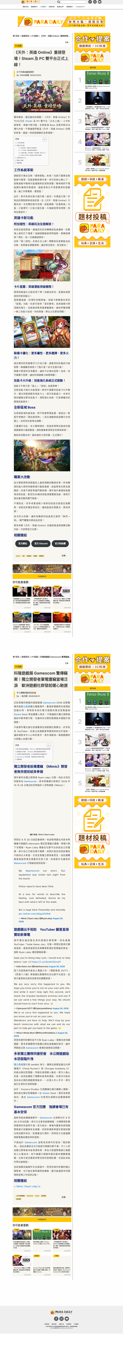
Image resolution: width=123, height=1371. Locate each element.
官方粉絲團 (60, 543)
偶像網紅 (69, 7)
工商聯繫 (76, 1324)
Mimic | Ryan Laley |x (28, 1186)
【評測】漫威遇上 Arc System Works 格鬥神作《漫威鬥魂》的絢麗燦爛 (97, 169)
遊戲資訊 (34, 7)
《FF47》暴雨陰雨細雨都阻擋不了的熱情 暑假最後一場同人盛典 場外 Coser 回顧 (97, 128)
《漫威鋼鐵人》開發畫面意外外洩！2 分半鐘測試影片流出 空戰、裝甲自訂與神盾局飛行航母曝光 (97, 108)
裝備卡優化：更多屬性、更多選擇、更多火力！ (33, 152)
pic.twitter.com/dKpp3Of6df (35, 913)
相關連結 (19, 163)
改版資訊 (29, 556)
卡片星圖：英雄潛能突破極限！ (29, 150)
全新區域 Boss (21, 157)
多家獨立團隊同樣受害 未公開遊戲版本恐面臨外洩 (32, 754)
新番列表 (52, 7)
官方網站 (22, 543)
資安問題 (18, 1199)
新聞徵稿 (68, 1324)
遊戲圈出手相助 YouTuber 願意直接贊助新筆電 (31, 751)
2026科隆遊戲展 (20, 1195)
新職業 (35, 556)
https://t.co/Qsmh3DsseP (46, 962)
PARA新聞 (24, 75)
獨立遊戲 (25, 706)
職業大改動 (20, 160)
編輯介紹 (61, 1324)
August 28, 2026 (57, 966)
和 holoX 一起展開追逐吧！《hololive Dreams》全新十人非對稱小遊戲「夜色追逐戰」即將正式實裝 (97, 149)
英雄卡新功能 (21, 145)
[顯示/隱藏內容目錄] (43, 139)
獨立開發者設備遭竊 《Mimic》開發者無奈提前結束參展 (33, 749)
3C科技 (42, 7)
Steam (29, 121)
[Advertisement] (61, 33)
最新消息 (25, 7)
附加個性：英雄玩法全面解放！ (29, 148)
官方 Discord (40, 543)
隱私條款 (54, 1324)
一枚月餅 (24, 696)
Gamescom (49, 702)
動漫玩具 (60, 7)
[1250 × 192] (42, 572)
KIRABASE (79, 7)
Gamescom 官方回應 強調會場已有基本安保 (30, 757)
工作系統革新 (20, 142)
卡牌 (23, 556)
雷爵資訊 (41, 556)
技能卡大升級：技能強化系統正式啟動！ (32, 155)
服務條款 (47, 1324)
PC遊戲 (34, 657)
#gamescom (32, 870)
